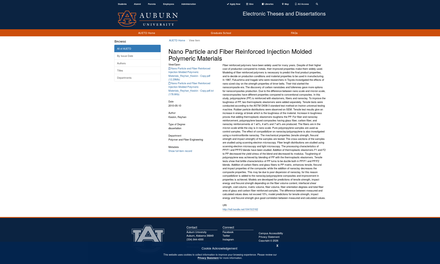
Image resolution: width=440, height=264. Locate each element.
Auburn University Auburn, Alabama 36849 (199, 233)
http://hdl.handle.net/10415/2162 (240, 209)
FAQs (294, 33)
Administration (188, 4)
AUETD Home (146, 33)
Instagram (228, 239)
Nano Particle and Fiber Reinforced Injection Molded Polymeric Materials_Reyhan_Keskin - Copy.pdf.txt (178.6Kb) (191, 88)
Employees (168, 4)
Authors (121, 63)
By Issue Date (125, 56)
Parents (152, 4)
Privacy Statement (208, 258)
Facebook (228, 232)
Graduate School (221, 33)
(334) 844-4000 (195, 239)
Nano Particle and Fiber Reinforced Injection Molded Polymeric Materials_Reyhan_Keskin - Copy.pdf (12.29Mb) (189, 73)
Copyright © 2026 (268, 240)
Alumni (137, 4)
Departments (124, 77)
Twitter (226, 235)
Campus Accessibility (271, 233)
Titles (120, 70)
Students (122, 4)
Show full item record (180, 151)
